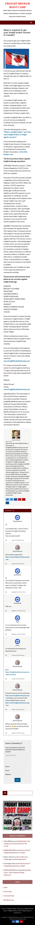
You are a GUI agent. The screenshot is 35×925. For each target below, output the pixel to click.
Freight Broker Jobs (14, 910)
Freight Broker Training (15, 908)
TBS (25, 919)
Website (8, 774)
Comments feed (9, 896)
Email (7, 770)
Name (7, 766)
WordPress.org (9, 900)
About (29, 910)
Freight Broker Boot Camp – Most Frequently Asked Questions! (17, 872)
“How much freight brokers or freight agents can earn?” (17, 134)
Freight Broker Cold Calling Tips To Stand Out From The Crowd (17, 843)
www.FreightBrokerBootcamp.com (17, 361)
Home (3, 908)
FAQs (24, 910)
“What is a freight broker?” (13, 132)
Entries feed (8, 891)
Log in (6, 887)
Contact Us (17, 913)
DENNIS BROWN (10, 850)
